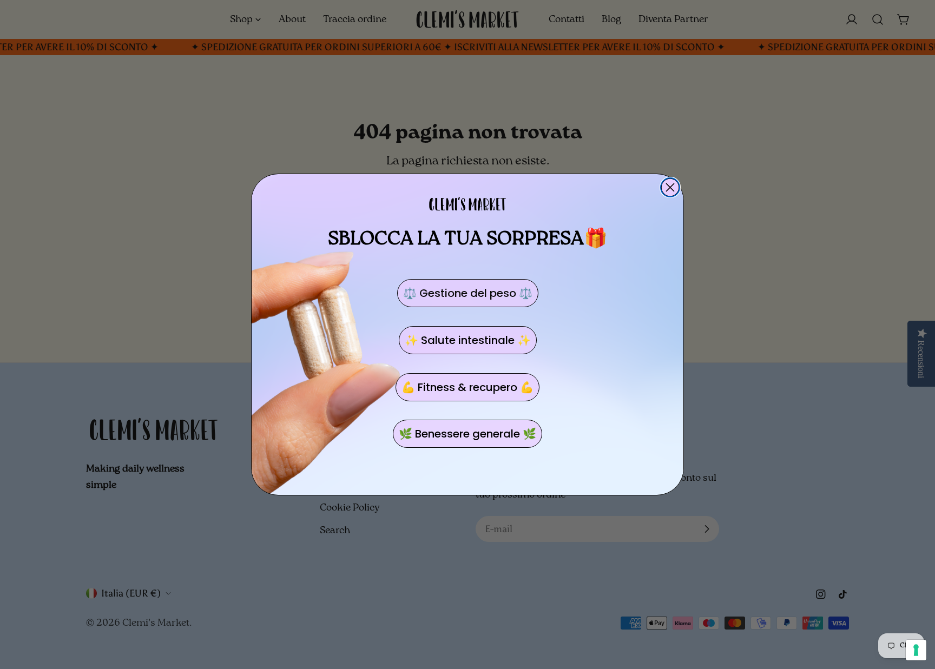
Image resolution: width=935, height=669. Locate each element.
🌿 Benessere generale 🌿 (467, 433)
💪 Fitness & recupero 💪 (467, 387)
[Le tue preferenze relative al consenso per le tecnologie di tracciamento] (916, 650)
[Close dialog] (670, 187)
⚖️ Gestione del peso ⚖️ (467, 293)
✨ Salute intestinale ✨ (468, 340)
